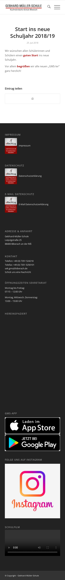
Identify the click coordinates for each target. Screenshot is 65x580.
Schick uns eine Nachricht (18, 272)
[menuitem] (47, 7)
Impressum (25, 145)
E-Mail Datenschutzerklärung (33, 204)
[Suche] (47, 7)
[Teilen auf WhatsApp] (32, 99)
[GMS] (27, 7)
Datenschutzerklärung (30, 175)
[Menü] (55, 7)
